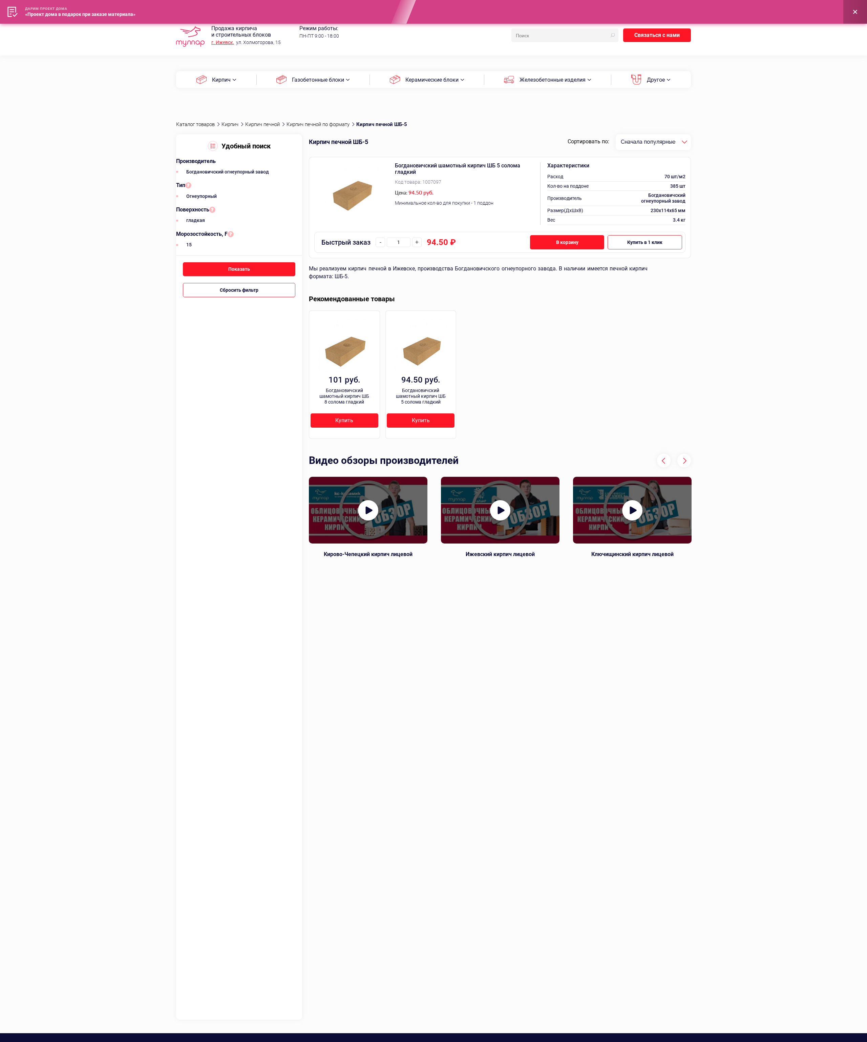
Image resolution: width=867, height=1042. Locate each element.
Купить (344, 420)
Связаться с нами (657, 35)
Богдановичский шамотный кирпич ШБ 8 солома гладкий (344, 396)
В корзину (567, 242)
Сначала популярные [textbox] (648, 142)
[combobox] (653, 142)
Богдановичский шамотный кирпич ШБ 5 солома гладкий (457, 168)
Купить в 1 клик (644, 242)
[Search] (612, 35)
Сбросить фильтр (239, 290)
